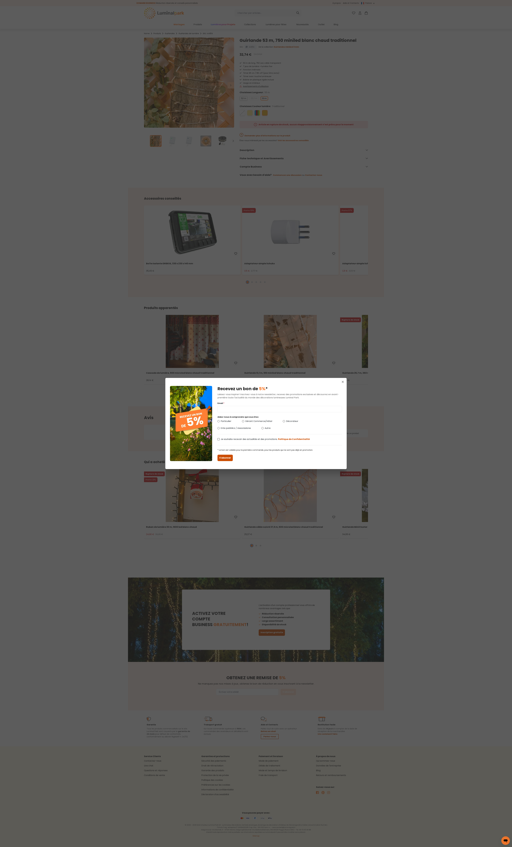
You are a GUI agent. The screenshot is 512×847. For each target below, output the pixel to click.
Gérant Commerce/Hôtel (258, 421)
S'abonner (225, 457)
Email (220, 403)
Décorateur (292, 421)
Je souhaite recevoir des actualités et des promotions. (265, 439)
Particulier (226, 421)
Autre (268, 428)
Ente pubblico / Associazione (236, 428)
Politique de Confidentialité (294, 439)
